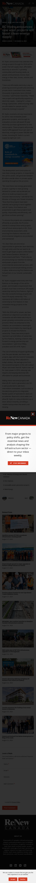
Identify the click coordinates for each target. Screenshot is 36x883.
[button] (33, 414)
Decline (22, 879)
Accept (13, 879)
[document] (18, 441)
